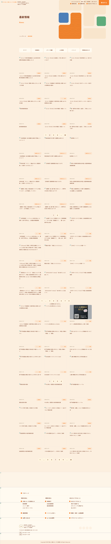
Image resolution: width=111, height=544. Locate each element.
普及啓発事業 (50, 506)
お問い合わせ (94, 1)
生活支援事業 (50, 504)
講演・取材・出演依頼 (85, 1)
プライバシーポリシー (77, 518)
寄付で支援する (75, 504)
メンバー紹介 (26, 506)
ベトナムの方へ (51, 513)
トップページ (23, 36)
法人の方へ (74, 508)
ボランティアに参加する (77, 506)
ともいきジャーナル (28, 508)
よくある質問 (50, 518)
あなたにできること (76, 501)
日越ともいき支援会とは (29, 501)
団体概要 (25, 504)
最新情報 (25, 513)
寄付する (104, 3)
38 (65, 135)
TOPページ (26, 493)
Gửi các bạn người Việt (75, 1)
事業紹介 (49, 501)
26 (71, 460)
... (61, 135)
